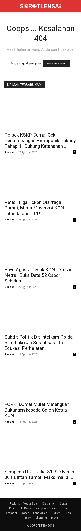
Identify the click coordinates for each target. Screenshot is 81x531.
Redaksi (9, 152)
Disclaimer (49, 503)
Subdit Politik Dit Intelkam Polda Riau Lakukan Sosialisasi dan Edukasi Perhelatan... (38, 342)
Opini (64, 508)
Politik (13, 508)
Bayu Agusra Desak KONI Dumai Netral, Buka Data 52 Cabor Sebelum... (37, 275)
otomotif (11, 513)
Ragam (27, 518)
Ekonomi (41, 518)
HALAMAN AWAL (57, 63)
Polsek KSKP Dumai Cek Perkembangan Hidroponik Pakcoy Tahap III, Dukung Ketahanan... (40, 140)
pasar (25, 513)
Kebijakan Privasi (46, 508)
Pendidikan (40, 513)
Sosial (64, 503)
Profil (68, 513)
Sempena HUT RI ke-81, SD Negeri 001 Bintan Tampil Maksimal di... (40, 474)
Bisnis (54, 518)
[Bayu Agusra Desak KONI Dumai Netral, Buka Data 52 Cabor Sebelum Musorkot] (40, 246)
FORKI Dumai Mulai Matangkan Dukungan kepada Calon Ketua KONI (36, 410)
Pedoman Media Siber (24, 503)
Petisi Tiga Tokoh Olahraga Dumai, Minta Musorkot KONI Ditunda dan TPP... (34, 208)
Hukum (56, 513)
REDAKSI (26, 508)
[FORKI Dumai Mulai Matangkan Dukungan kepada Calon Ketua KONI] (40, 381)
